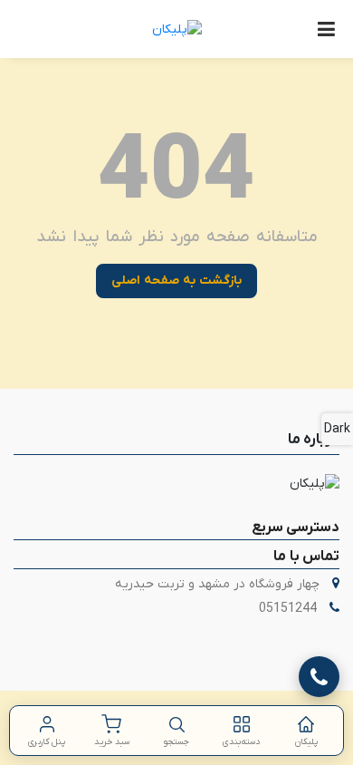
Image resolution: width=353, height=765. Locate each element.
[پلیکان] (177, 29)
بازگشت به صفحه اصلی (176, 280)
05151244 (288, 608)
